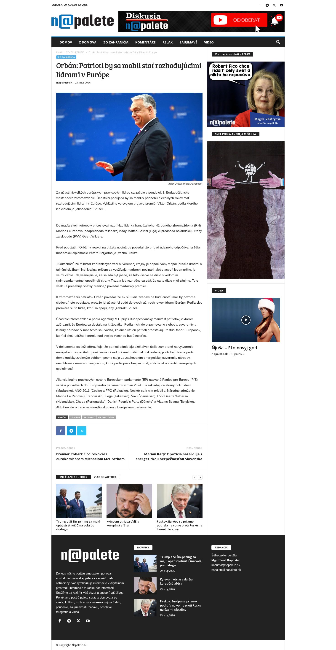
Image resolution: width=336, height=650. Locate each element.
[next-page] (200, 477)
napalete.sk (64, 82)
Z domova (87, 42)
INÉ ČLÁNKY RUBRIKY (73, 477)
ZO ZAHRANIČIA (75, 52)
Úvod (59, 52)
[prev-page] (194, 477)
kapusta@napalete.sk (225, 565)
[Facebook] (260, 5)
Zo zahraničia (115, 42)
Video (209, 42)
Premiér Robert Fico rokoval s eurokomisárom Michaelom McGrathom (90, 456)
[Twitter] (274, 5)
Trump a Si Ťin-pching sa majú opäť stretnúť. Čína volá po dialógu (78, 525)
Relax (168, 42)
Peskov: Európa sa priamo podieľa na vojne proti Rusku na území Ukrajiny (179, 525)
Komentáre (145, 42)
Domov (66, 42)
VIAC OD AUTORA (105, 477)
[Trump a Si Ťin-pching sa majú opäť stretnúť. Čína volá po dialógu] (79, 501)
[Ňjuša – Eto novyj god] (246, 320)
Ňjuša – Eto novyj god (234, 348)
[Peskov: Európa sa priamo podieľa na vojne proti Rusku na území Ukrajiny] (180, 501)
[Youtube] (281, 5)
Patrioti (89, 417)
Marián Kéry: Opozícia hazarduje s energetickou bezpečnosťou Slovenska (169, 456)
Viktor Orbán (106, 417)
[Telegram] (267, 5)
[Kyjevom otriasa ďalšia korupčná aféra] (129, 501)
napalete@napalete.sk (226, 570)
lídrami (75, 417)
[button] (278, 42)
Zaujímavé (188, 42)
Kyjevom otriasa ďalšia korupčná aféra (123, 523)
